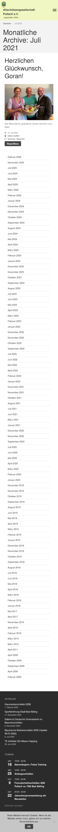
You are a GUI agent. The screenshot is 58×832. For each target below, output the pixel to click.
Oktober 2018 (14, 556)
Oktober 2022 (14, 343)
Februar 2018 (14, 600)
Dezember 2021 (16, 386)
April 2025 (13, 184)
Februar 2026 (14, 156)
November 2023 (16, 271)
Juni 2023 (12, 299)
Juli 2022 (12, 353)
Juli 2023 (12, 293)
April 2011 (13, 649)
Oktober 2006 (14, 660)
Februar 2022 (14, 375)
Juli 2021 (12, 408)
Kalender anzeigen (14, 805)
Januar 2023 (14, 326)
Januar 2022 (14, 381)
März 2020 (13, 468)
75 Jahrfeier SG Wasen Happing (21, 741)
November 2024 (16, 211)
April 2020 (13, 463)
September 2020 (16, 441)
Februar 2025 (14, 195)
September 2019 (16, 501)
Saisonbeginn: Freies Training (30, 764)
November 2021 (16, 392)
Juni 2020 (12, 452)
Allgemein (20, 139)
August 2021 (14, 403)
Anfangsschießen (24, 773)
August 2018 (14, 567)
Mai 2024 (12, 239)
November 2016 (16, 622)
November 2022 (16, 337)
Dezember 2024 (16, 206)
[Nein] (54, 821)
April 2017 (13, 616)
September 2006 (16, 666)
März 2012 (13, 644)
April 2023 (13, 310)
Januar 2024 (14, 261)
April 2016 (13, 627)
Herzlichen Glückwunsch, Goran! (24, 68)
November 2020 (16, 436)
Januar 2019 (14, 540)
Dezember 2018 (16, 545)
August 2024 (14, 228)
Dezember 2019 (16, 485)
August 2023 (14, 288)
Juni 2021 (12, 414)
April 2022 (13, 370)
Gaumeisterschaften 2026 (18, 704)
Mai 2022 (12, 364)
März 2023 (13, 315)
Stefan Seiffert (13, 135)
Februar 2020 (14, 474)
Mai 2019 (12, 518)
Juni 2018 (12, 578)
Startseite (7, 23)
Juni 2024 (12, 233)
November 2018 (16, 551)
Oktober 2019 (14, 496)
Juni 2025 (12, 173)
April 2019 (13, 523)
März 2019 (13, 529)
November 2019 (16, 490)
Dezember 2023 (16, 266)
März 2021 (13, 419)
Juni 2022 (12, 359)
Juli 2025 (12, 167)
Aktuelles (11, 139)
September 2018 (16, 561)
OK (29, 826)
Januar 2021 (14, 425)
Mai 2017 (12, 611)
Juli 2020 (12, 447)
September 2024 (16, 222)
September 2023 (16, 282)
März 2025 (13, 189)
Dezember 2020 (16, 430)
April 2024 (13, 244)
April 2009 (13, 655)
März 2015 (13, 638)
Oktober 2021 (14, 397)
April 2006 (13, 671)
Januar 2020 (14, 479)
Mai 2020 (12, 458)
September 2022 (16, 348)
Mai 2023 (12, 304)
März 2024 (13, 250)
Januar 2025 (14, 200)
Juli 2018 (12, 572)
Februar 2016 (14, 633)
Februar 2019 (14, 534)
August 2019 (14, 507)
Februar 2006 (14, 676)
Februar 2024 (14, 255)
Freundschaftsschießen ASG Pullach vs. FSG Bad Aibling (30, 784)
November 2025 (16, 162)
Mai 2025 (12, 178)
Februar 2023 (14, 321)
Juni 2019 (12, 512)
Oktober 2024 (14, 217)
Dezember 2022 (16, 332)
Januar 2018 (14, 605)
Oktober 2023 (14, 277)
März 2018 (13, 594)
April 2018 (13, 589)
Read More (13, 143)
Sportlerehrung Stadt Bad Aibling (21, 711)
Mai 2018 (12, 583)
